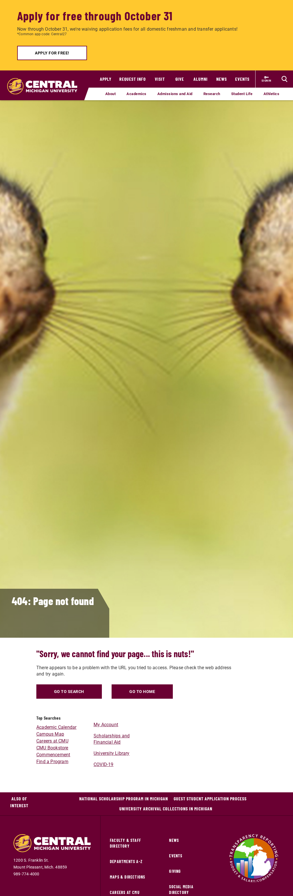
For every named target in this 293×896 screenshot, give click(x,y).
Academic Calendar (56, 727)
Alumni (200, 79)
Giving (175, 871)
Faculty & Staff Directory (125, 843)
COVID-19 (104, 764)
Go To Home (142, 691)
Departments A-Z (126, 861)
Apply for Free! (52, 53)
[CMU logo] (44, 80)
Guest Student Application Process (210, 798)
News (221, 79)
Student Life (242, 94)
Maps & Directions (127, 877)
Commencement (53, 754)
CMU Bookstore (52, 748)
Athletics (272, 94)
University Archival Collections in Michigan (165, 808)
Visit (160, 79)
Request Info (132, 79)
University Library (112, 753)
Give (179, 79)
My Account (106, 724)
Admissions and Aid (175, 94)
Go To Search (69, 691)
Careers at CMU (52, 741)
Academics (136, 94)
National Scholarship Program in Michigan (123, 798)
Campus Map (50, 734)
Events (242, 79)
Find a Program (52, 761)
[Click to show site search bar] (284, 79)
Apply (106, 79)
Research (211, 94)
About (110, 94)
